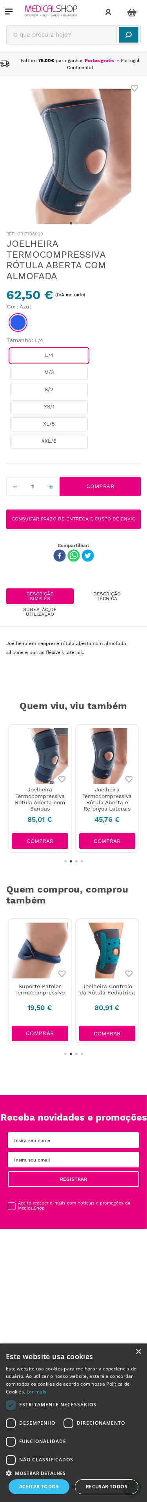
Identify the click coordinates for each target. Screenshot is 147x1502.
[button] (18, 322)
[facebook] (59, 556)
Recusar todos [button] (106, 1486)
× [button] (138, 1352)
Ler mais (36, 1391)
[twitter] (88, 556)
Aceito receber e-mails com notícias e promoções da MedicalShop (74, 1206)
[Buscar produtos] (128, 35)
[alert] (73, 1422)
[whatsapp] (73, 556)
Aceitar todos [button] (39, 1486)
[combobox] (73, 35)
